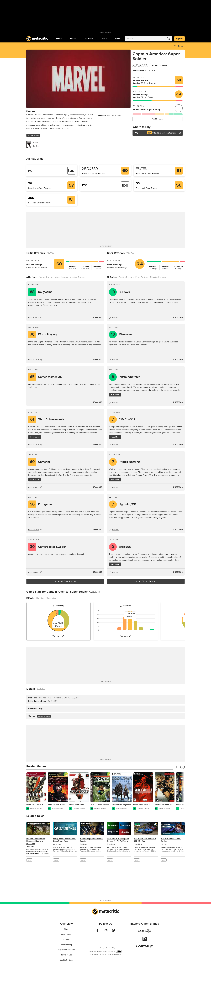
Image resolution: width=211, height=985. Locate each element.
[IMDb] (118, 951)
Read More (34, 437)
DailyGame (41, 292)
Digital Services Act (66, 950)
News (117, 38)
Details (30, 689)
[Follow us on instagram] (105, 931)
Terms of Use (66, 955)
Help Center (66, 934)
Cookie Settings (66, 960)
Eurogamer (41, 504)
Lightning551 (124, 504)
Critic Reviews (35, 253)
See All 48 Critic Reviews (65, 581)
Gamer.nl (40, 461)
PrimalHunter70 (126, 461)
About (66, 929)
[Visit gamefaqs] (144, 947)
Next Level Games (114, 116)
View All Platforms (159, 65)
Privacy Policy (66, 944)
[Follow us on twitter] (114, 931)
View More (57, 636)
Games (59, 38)
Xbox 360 (97, 317)
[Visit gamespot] (144, 932)
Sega (180, 46)
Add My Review (158, 119)
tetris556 (121, 546)
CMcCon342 (123, 419)
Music (104, 38)
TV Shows (89, 38)
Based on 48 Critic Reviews (144, 83)
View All (50, 253)
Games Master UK (46, 377)
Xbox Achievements (47, 419)
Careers (66, 939)
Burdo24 (120, 292)
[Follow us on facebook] (97, 931)
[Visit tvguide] (144, 940)
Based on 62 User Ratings (143, 97)
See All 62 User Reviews (145, 581)
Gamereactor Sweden (48, 546)
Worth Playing (43, 334)
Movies (73, 38)
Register (179, 38)
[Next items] (182, 767)
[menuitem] (59, 38)
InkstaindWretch (126, 377)
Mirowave (121, 334)
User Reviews (116, 253)
